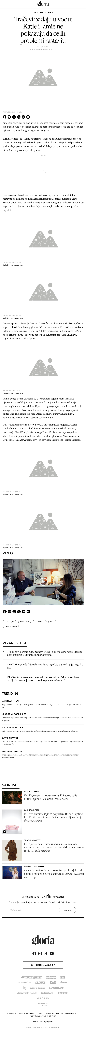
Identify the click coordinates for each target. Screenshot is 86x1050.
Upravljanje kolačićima (43, 1022)
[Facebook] (34, 953)
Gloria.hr (44, 47)
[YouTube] (52, 953)
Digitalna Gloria (45, 965)
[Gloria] (43, 3)
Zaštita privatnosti (27, 1013)
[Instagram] (40, 953)
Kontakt (52, 1016)
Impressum (11, 1013)
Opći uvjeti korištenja (66, 1013)
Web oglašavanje (46, 1013)
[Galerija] (43, 77)
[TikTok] (46, 953)
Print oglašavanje (38, 1016)
